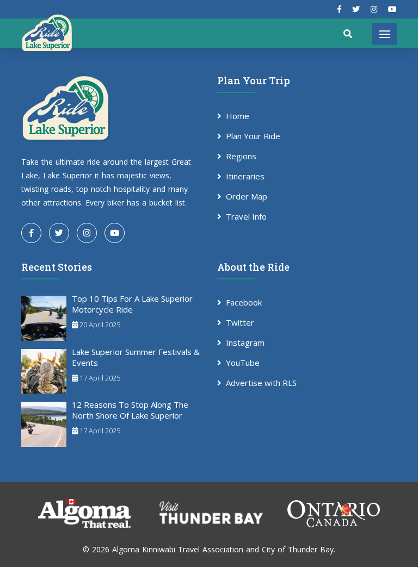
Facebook (244, 302)
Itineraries (245, 176)
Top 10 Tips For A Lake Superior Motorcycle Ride (132, 304)
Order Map (246, 196)
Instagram (245, 342)
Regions (241, 156)
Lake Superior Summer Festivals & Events (136, 357)
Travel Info (246, 216)
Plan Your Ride (253, 135)
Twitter (240, 322)
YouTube (243, 362)
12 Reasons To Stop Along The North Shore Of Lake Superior (130, 410)
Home (237, 115)
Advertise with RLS (261, 382)
